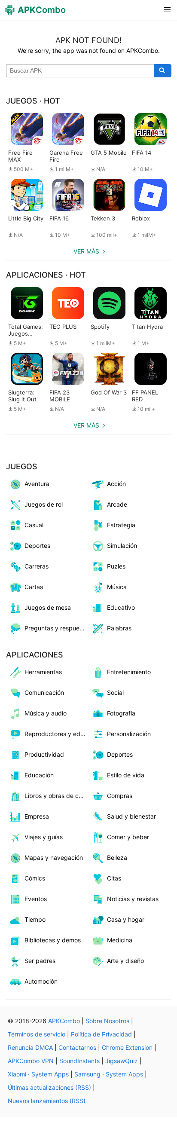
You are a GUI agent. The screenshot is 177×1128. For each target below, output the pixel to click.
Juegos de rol (43, 504)
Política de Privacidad (101, 1034)
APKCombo (64, 1020)
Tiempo (35, 919)
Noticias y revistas (133, 898)
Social (115, 692)
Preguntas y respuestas (56, 628)
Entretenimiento (129, 672)
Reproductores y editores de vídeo (56, 733)
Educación (39, 775)
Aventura (36, 483)
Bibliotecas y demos (52, 940)
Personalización (129, 733)
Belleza (117, 857)
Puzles (116, 566)
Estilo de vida (125, 775)
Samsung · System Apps (108, 1074)
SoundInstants (79, 1060)
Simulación (122, 545)
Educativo (121, 607)
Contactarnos (77, 1047)
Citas (114, 878)
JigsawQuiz (121, 1060)
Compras (119, 795)
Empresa (36, 816)
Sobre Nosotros (107, 1020)
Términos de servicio (36, 1034)
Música (117, 586)
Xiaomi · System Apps (38, 1074)
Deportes (37, 545)
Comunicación (44, 692)
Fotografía (121, 713)
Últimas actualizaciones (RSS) (49, 1087)
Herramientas (43, 672)
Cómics (34, 878)
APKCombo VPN (31, 1060)
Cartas (33, 586)
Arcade (117, 504)
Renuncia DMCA (30, 1047)
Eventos (35, 898)
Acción (116, 483)
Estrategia (121, 525)
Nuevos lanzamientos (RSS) (46, 1100)
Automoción (41, 981)
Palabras (119, 628)
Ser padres (39, 960)
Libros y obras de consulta (56, 795)
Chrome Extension (127, 1047)
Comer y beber (128, 837)
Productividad (44, 754)
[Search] (162, 71)
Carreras (36, 566)
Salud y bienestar (131, 816)
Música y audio (45, 713)
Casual (33, 525)
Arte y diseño (125, 960)
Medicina (119, 940)
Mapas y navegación (53, 857)
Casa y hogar (125, 919)
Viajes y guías (43, 837)
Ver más (86, 251)
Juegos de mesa (47, 607)
